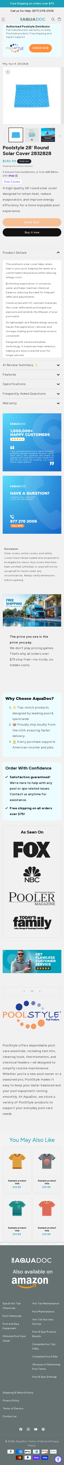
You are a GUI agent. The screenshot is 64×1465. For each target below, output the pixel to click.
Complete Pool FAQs (45, 1356)
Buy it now (32, 232)
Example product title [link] (17, 1182)
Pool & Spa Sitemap (44, 1376)
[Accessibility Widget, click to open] (58, 1459)
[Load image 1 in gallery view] (16, 135)
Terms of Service (13, 1408)
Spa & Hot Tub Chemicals (12, 1305)
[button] (53, 19)
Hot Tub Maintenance (45, 1303)
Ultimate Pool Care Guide (14, 1338)
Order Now (40, 48)
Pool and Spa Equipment (11, 1326)
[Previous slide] (24, 991)
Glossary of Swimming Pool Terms (46, 1366)
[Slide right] (60, 136)
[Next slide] (40, 991)
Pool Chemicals (12, 1316)
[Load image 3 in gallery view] (32, 135)
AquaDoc (22, 1441)
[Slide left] (4, 136)
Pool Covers (12, 181)
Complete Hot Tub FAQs (43, 1346)
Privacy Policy (11, 1400)
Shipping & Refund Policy (18, 1392)
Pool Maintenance (43, 1311)
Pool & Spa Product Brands (44, 1334)
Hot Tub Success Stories (43, 1321)
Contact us (10, 1416)
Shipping (7, 166)
